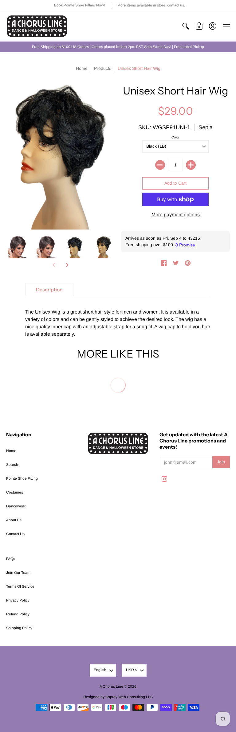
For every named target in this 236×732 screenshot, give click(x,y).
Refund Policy (18, 614)
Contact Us (15, 534)
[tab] (49, 289)
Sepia (206, 127)
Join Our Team (18, 572)
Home (82, 68)
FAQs (10, 559)
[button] (185, 26)
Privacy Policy (18, 600)
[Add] (191, 165)
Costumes (14, 492)
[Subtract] (160, 165)
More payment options (175, 214)
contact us (175, 5)
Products (102, 68)
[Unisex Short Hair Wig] (17, 247)
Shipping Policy (19, 628)
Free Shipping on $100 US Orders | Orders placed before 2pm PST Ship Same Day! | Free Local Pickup (118, 47)
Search (12, 464)
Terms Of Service (20, 586)
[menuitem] (185, 26)
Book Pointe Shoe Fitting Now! (79, 5)
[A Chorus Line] (37, 26)
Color (175, 137)
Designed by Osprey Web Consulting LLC (118, 697)
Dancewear (16, 506)
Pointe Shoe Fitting (22, 478)
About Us (14, 520)
